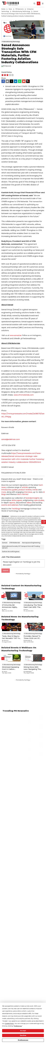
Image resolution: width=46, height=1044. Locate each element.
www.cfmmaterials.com (24, 395)
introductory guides (9, 489)
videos (29, 502)
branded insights (32, 498)
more (3, 492)
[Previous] (2, 596)
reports (12, 502)
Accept (23, 1031)
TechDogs (16, 508)
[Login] (38, 3)
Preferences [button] (18, 1026)
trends (35, 489)
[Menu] (43, 3)
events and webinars (10, 505)
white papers (17, 500)
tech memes (22, 494)
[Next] (43, 596)
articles (25, 487)
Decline (23, 1035)
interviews (28, 492)
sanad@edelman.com (10, 439)
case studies (39, 500)
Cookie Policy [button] (9, 1023)
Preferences (23, 1040)
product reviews (25, 489)
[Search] (34, 3)
